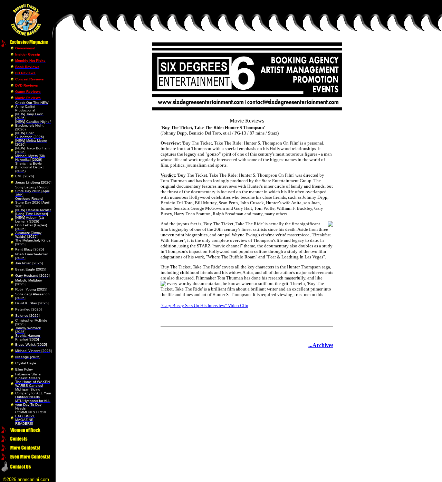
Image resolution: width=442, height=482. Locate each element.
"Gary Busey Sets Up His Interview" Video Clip (204, 305)
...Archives (320, 345)
